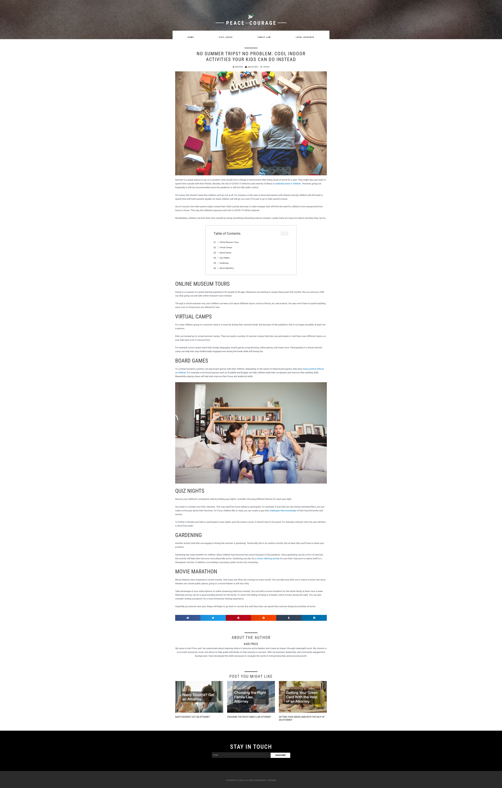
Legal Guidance (305, 37)
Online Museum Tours (229, 242)
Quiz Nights (225, 258)
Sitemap (272, 780)
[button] (187, 618)
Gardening (224, 263)
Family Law (264, 37)
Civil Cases (226, 37)
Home (191, 37)
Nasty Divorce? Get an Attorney (192, 716)
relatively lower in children (288, 183)
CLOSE (284, 233)
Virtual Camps (226, 247)
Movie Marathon (227, 268)
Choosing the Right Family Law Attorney (249, 716)
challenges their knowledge (282, 510)
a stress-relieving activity (267, 558)
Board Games (225, 253)
